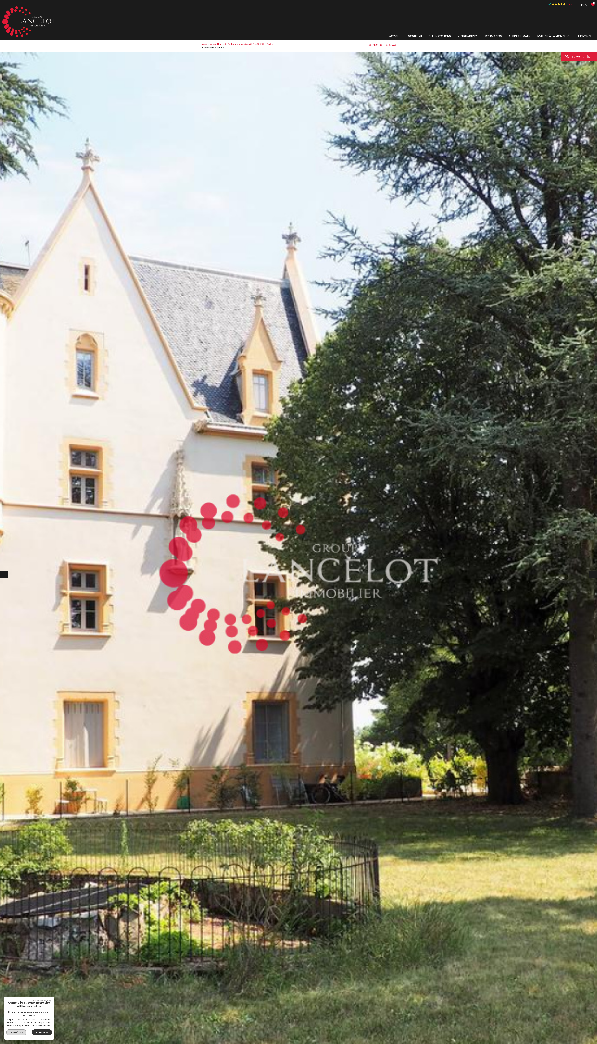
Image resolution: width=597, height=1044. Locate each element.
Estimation (493, 36)
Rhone (219, 44)
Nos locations (440, 36)
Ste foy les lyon (231, 44)
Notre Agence (467, 36)
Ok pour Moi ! (42, 1032)
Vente (212, 44)
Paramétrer (16, 1032)
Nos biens (415, 36)
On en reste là (40, 1000)
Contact (584, 36)
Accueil (395, 36)
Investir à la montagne (553, 36)
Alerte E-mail (519, 36)
